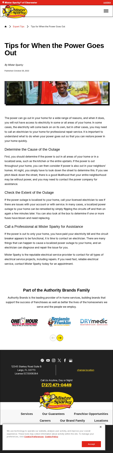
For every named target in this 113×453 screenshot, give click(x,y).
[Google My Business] (70, 360)
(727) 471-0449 (57, 384)
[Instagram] (53, 360)
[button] (106, 11)
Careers (45, 420)
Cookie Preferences (34, 436)
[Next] (60, 338)
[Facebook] (65, 360)
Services (27, 413)
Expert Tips (18, 26)
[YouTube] (48, 360)
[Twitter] (59, 360)
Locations (101, 420)
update (107, 2)
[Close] (100, 427)
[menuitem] (27, 414)
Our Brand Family (72, 420)
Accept (91, 444)
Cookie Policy (51, 436)
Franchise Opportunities (91, 413)
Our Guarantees (53, 413)
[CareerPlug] (42, 360)
